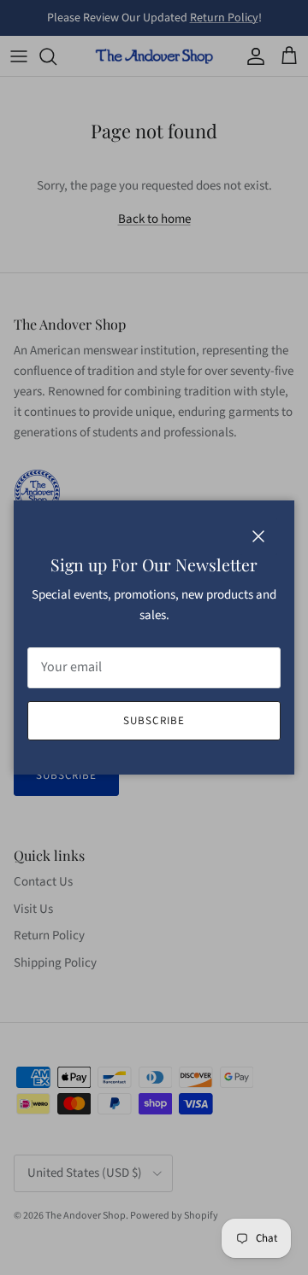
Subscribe (153, 720)
